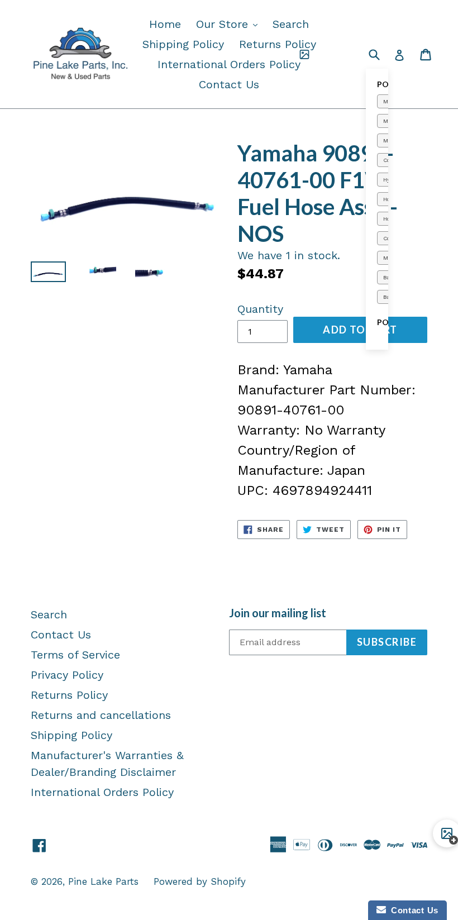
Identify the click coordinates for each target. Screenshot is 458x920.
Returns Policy (277, 44)
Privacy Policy (67, 674)
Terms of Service (75, 654)
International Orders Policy (229, 64)
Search (291, 24)
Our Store (229, 24)
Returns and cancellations (101, 715)
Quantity (260, 309)
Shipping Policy (183, 44)
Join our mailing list (277, 612)
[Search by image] (304, 54)
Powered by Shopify (200, 881)
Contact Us (229, 84)
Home (165, 24)
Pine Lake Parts (103, 881)
